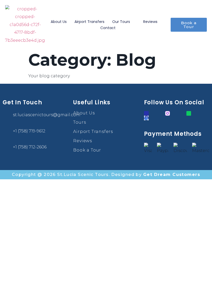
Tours (79, 122)
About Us (59, 21)
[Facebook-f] (146, 113)
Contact (108, 27)
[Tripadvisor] (188, 113)
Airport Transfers (89, 21)
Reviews (150, 21)
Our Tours (121, 21)
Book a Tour (87, 150)
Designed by (155, 174)
